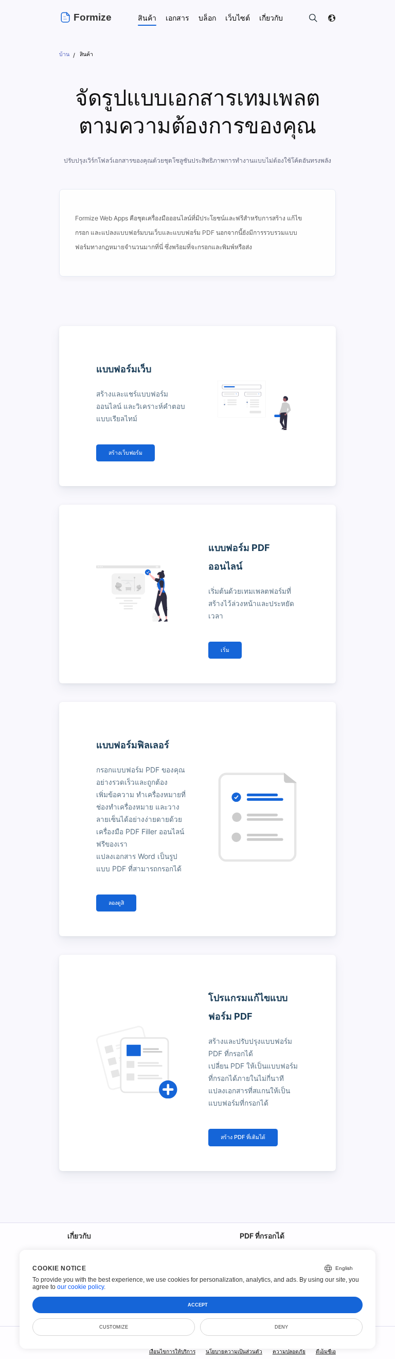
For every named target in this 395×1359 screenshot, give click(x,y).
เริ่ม (225, 650)
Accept (198, 1305)
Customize (113, 1327)
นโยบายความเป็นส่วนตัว (234, 1351)
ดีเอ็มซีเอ (326, 1351)
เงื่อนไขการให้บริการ (172, 1351)
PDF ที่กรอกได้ (262, 1235)
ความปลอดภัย (289, 1351)
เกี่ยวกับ (79, 1235)
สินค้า (147, 17)
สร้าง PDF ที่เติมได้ (243, 1137)
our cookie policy (80, 1287)
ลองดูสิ (116, 903)
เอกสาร (177, 17)
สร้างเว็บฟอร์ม (125, 453)
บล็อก (207, 17)
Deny (281, 1327)
